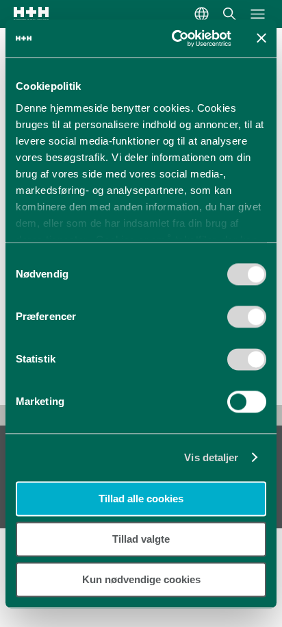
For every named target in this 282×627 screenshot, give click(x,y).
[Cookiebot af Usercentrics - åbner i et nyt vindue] (174, 38)
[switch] (246, 321)
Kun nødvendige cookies (141, 579)
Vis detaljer (211, 457)
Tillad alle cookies (141, 498)
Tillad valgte (141, 539)
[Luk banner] (261, 38)
